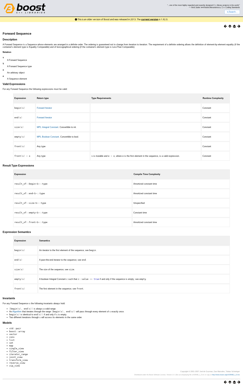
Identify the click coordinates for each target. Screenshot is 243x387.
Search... (233, 12)
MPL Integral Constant (47, 127)
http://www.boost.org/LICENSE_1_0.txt (225, 375)
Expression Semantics (17, 232)
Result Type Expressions (18, 165)
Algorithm (16, 311)
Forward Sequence (17, 33)
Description (10, 39)
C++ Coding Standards (231, 7)
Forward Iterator (44, 108)
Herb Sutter (195, 7)
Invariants (9, 298)
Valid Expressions (14, 84)
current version (149, 19)
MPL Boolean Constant (48, 137)
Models (7, 322)
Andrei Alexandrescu (212, 7)
